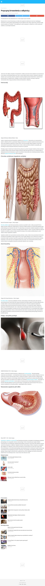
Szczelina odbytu (4, 300)
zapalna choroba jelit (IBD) (10, 153)
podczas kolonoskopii (9, 381)
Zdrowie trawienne (4, 8)
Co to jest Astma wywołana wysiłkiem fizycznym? (17, 504)
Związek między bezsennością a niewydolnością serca (18, 499)
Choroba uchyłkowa (5, 225)
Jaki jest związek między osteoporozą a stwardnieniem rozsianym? (20, 535)
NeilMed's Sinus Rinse (12, 545)
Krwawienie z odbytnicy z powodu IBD (9, 440)
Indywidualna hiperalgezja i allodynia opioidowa (16, 515)
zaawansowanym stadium (32, 379)
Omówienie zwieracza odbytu (13, 472)
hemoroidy (25, 140)
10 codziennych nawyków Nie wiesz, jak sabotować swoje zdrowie (20, 530)
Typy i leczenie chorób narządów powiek (15, 520)
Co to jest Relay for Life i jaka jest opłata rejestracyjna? (18, 540)
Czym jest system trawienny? (13, 462)
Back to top (22, 580)
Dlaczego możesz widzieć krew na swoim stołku (16, 477)
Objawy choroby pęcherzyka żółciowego (15, 527)
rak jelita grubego (27, 373)
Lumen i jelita (10, 467)
